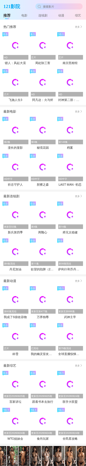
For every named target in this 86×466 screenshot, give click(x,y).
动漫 (61, 15)
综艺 (78, 15)
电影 (24, 15)
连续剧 (42, 15)
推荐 (7, 15)
